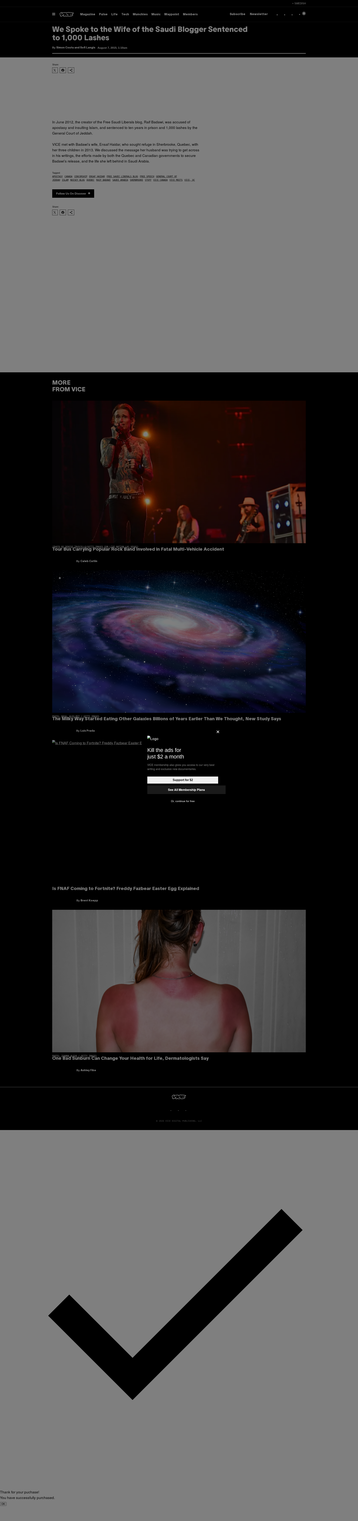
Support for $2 (183, 780)
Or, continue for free (183, 801)
